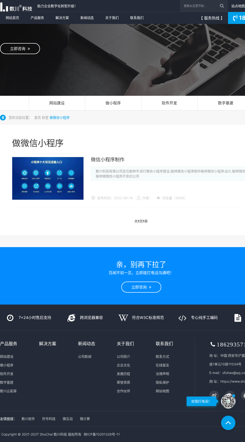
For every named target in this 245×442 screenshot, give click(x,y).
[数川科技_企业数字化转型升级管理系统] (17, 6)
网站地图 (162, 391)
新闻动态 (87, 18)
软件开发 (169, 103)
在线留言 (162, 365)
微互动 (68, 419)
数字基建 (6, 382)
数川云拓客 (8, 391)
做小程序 (113, 103)
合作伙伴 (123, 391)
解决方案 (62, 18)
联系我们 (137, 18)
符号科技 (49, 419)
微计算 (85, 419)
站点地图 (238, 6)
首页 (37, 117)
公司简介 (123, 356)
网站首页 (12, 18)
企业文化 (123, 365)
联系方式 (162, 356)
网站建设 (57, 103)
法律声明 (162, 374)
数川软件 (28, 419)
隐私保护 (162, 382)
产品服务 (37, 18)
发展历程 (123, 374)
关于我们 (112, 18)
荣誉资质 (123, 382)
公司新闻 (84, 356)
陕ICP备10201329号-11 (102, 434)
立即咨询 (19, 48)
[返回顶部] (228, 423)
